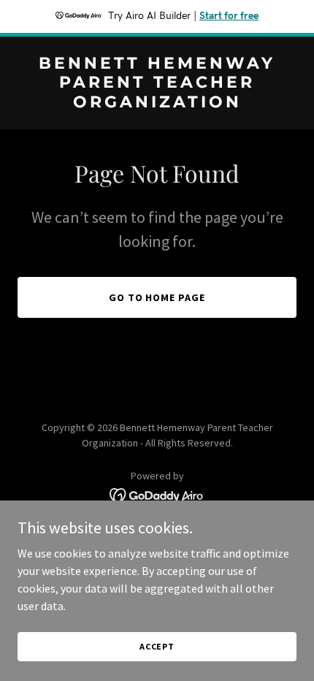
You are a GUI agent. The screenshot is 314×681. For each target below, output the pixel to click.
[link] (157, 103)
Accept (157, 646)
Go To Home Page (157, 297)
